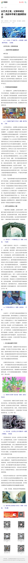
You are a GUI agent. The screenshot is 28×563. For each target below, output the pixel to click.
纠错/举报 (5, 558)
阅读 (2, 7)
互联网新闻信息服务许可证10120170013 (16, 558)
